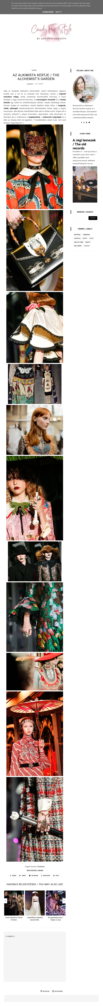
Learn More (48, 12)
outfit (85, 238)
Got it (58, 12)
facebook (45, 991)
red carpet (78, 246)
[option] (14, 906)
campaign (86, 234)
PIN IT (57, 875)
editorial (77, 234)
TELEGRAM (34, 875)
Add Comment (39, 84)
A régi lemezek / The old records (84, 144)
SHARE (14, 875)
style (91, 238)
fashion (86, 246)
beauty (87, 242)
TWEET (23, 875)
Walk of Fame (78, 242)
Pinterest (40, 867)
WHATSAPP (46, 875)
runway (34, 70)
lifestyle (77, 238)
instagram (59, 991)
